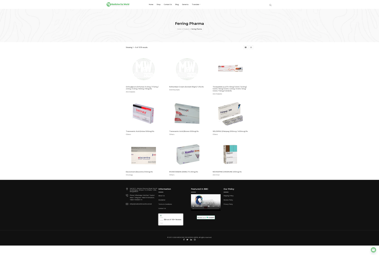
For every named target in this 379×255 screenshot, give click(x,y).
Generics (185, 4)
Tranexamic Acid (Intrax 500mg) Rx (140, 131)
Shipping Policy (229, 196)
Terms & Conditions (165, 204)
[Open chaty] (373, 250)
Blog (177, 4)
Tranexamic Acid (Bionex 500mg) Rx (184, 131)
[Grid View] (245, 47)
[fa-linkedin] (191, 239)
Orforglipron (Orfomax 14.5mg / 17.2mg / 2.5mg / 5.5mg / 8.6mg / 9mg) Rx (142, 88)
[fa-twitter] (187, 239)
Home (151, 4)
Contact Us (168, 4)
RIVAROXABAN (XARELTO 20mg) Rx (183, 172)
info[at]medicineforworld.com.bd (141, 204)
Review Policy (228, 200)
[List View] (251, 47)
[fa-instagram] (195, 239)
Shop (158, 4)
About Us (161, 196)
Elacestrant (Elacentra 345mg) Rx (139, 172)
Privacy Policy (228, 204)
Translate (195, 4)
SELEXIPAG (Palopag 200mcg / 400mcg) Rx (230, 131)
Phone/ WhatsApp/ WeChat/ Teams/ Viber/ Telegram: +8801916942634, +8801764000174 (142, 197)
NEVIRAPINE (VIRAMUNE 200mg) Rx (227, 172)
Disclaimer (161, 200)
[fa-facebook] (183, 239)
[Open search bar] (270, 5)
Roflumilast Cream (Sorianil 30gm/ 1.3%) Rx (186, 87)
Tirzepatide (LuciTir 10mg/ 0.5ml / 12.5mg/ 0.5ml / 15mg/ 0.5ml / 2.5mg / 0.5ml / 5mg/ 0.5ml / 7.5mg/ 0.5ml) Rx (230, 89)
